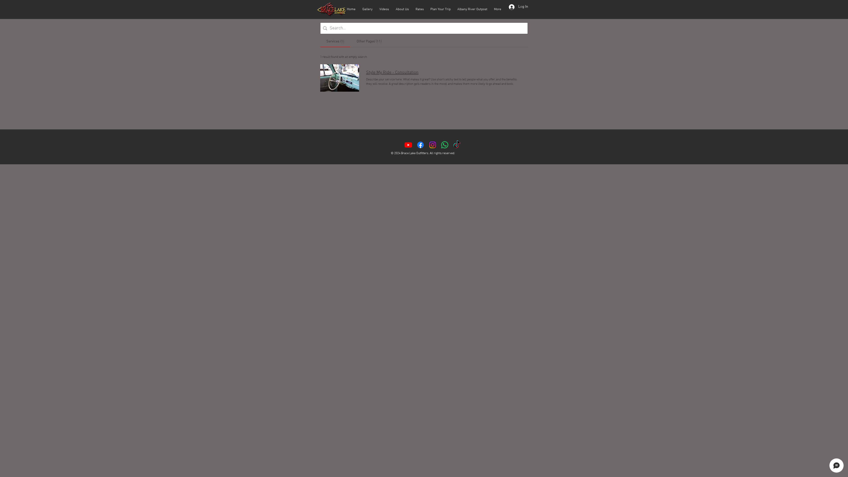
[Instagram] (432, 144)
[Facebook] (420, 144)
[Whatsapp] (444, 144)
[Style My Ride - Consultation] (339, 78)
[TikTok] (456, 144)
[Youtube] (408, 144)
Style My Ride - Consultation (392, 72)
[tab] (335, 41)
